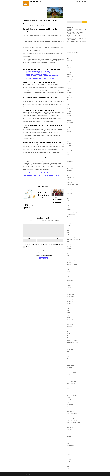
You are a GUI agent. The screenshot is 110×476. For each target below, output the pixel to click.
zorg (68, 466)
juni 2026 (68, 63)
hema (68, 251)
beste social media (70, 166)
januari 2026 (69, 72)
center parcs (69, 193)
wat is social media (70, 448)
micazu (68, 314)
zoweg (68, 468)
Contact (84, 1)
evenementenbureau (71, 214)
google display (69, 234)
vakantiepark (69, 425)
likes (68, 289)
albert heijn (69, 156)
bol (67, 175)
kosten (68, 278)
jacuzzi (46, 175)
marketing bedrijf (70, 296)
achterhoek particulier (71, 147)
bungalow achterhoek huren (72, 180)
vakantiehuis (69, 416)
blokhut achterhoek (56, 172)
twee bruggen (69, 401)
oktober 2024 (69, 99)
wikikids (68, 454)
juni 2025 (68, 85)
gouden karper (70, 235)
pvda (68, 356)
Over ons (78, 1)
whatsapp (69, 450)
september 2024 (70, 101)
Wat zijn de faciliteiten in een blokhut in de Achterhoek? (37, 71)
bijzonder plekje (70, 168)
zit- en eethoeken (39, 177)
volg (68, 441)
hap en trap (69, 246)
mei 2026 (68, 65)
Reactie (43, 223)
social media (69, 376)
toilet (33, 177)
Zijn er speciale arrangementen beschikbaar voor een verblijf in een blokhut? (41, 75)
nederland (69, 330)
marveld (68, 305)
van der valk (69, 432)
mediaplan (69, 310)
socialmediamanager (71, 386)
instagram (69, 262)
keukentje (51, 175)
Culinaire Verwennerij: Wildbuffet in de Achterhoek (76, 41)
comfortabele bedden (28, 175)
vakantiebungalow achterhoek (73, 415)
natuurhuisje (69, 326)
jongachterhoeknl (28, 25)
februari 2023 (69, 134)
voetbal (68, 440)
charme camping (70, 195)
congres (68, 196)
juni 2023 (68, 127)
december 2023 (70, 117)
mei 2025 (68, 86)
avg (67, 159)
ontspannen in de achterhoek (72, 342)
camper (68, 186)
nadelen (68, 322)
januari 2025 (69, 94)
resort (68, 363)
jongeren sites (69, 269)
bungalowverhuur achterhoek (72, 184)
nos (67, 335)
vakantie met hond (70, 409)
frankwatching (70, 223)
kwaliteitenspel (70, 280)
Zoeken (68, 20)
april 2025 (69, 88)
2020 (68, 141)
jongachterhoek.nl (35, 2)
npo (67, 337)
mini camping (69, 315)
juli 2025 (68, 83)
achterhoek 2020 (70, 145)
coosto (68, 200)
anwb (68, 157)
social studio (69, 385)
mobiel (68, 317)
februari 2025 (69, 92)
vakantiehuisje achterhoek (72, 420)
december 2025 (70, 74)
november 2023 (70, 118)
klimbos (68, 273)
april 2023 (69, 131)
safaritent (69, 370)
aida (67, 152)
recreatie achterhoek (71, 361)
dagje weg (69, 205)
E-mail (43, 238)
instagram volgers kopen (72, 264)
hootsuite (69, 257)
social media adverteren (71, 377)
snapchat (68, 374)
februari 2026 (69, 70)
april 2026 (69, 67)
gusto (68, 241)
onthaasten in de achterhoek (72, 340)
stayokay (68, 392)
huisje (68, 259)
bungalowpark (69, 182)
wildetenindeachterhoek (71, 456)
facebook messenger (71, 221)
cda (67, 191)
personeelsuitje (70, 349)
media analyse (69, 306)
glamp (68, 230)
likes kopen (69, 290)
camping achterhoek (71, 189)
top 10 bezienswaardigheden (72, 395)
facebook (68, 216)
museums (69, 321)
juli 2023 (68, 125)
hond (68, 255)
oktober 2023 (69, 120)
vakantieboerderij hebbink (72, 413)
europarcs (69, 209)
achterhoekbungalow (71, 148)
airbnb (68, 154)
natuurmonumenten (71, 328)
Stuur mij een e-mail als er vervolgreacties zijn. (44, 252)
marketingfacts (70, 303)
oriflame (68, 344)
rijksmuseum (69, 367)
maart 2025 (69, 90)
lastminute (69, 285)
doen (68, 207)
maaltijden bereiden (59, 175)
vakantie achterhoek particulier (73, 408)
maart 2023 (69, 133)
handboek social (70, 243)
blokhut (48, 172)
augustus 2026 (69, 60)
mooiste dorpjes (70, 319)
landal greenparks (70, 283)
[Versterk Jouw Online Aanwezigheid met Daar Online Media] (57, 192)
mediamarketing (70, 308)
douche (35, 175)
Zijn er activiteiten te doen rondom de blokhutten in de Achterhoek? (39, 78)
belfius (68, 163)
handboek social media (71, 244)
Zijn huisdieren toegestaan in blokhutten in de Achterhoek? (37, 72)
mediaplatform (70, 312)
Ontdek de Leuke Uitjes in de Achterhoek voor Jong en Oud (76, 48)
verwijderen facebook (71, 436)
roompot (68, 369)
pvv (67, 358)
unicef (68, 406)
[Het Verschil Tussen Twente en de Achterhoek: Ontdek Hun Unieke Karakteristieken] (29, 193)
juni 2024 (68, 106)
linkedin (68, 292)
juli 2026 (68, 62)
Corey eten (69, 51)
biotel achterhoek (70, 172)
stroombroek (69, 393)
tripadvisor (69, 397)
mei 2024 (68, 108)
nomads (68, 333)
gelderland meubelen (71, 227)
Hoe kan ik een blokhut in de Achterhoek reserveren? (36, 74)
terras (29, 177)
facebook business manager (72, 219)
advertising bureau (70, 150)
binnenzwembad (70, 170)
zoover (68, 464)
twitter (68, 402)
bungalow (69, 179)
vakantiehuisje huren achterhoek (73, 422)
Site (57, 238)
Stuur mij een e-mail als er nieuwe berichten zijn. (44, 255)
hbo (67, 250)
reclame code (69, 360)
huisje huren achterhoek (71, 260)
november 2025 (70, 76)
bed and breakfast (70, 161)
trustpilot (69, 399)
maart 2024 (69, 111)
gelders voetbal (70, 228)
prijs (68, 353)
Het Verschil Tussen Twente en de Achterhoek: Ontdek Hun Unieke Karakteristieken (29, 205)
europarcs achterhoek (71, 211)
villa (67, 438)
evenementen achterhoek (72, 212)
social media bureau (71, 379)
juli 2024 (68, 104)
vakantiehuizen (70, 424)
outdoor (68, 345)
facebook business (70, 218)
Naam (29, 238)
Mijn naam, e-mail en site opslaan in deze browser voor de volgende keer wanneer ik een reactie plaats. (44, 244)
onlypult (68, 338)
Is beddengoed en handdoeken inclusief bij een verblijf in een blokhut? (40, 77)
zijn (67, 463)
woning (68, 457)
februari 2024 (69, 113)
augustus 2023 (69, 124)
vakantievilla (69, 429)
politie (68, 351)
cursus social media (70, 202)
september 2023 (70, 122)
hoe (67, 253)
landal (68, 282)
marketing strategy (70, 301)
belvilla (68, 164)
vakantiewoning (70, 431)
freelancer (69, 225)
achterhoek (33, 172)
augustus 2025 (69, 81)
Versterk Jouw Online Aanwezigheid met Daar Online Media (57, 201)
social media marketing (71, 383)
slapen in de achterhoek (71, 372)
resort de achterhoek (71, 365)
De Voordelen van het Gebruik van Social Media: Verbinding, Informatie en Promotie (76, 33)
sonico (68, 388)
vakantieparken (70, 427)
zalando (68, 461)
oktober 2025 (69, 78)
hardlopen (69, 248)
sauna (25, 177)
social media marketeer (71, 381)
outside (68, 347)
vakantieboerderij (70, 411)
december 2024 (70, 95)
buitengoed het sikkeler (71, 177)
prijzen (68, 354)
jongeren (68, 267)
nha (67, 331)
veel (67, 434)
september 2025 (70, 79)
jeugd (68, 266)
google (68, 232)
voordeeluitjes (69, 443)
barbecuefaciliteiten (42, 172)
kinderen (68, 271)
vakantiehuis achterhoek (71, 418)
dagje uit (68, 203)
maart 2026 (69, 69)
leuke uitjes (69, 287)
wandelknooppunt (70, 445)
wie (67, 452)
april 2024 (69, 110)
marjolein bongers (70, 294)
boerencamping (70, 173)
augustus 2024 (69, 102)
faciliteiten (41, 175)
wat (67, 447)
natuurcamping (70, 324)
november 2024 (70, 97)
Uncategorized (27, 172)
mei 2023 (68, 129)
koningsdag (69, 276)
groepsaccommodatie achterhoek (73, 237)
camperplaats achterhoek (72, 187)
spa (67, 390)
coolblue (68, 198)
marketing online (70, 299)
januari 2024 (69, 115)
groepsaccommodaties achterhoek (73, 239)
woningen (69, 459)
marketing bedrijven (71, 298)
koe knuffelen (69, 274)
